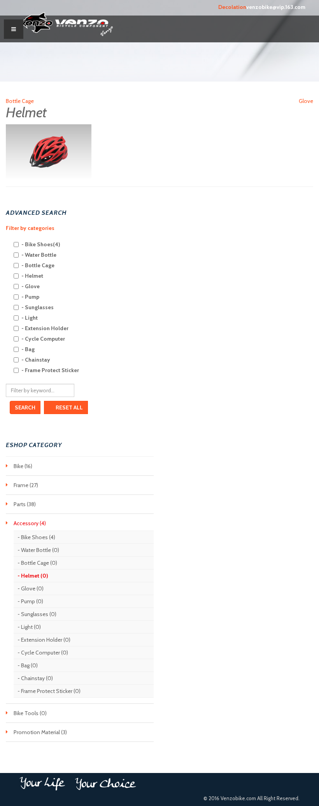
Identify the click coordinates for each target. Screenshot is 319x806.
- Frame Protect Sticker (50, 370)
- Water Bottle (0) (38, 550)
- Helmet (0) (33, 575)
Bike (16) (23, 466)
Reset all (68, 407)
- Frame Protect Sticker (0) (49, 691)
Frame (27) (26, 485)
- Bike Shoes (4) (36, 537)
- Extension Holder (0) (44, 639)
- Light (29, 317)
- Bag (28, 349)
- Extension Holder (44, 328)
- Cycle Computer (43, 338)
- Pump (30, 296)
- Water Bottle (38, 254)
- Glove (30, 286)
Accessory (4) (30, 523)
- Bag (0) (28, 665)
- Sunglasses (37, 307)
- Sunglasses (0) (37, 614)
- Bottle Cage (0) (37, 562)
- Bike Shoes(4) (40, 244)
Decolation (232, 6)
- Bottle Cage (37, 265)
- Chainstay (35, 359)
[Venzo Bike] (66, 22)
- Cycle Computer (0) (43, 652)
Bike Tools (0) (30, 713)
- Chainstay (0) (35, 678)
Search (25, 407)
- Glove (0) (31, 588)
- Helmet (32, 275)
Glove (306, 100)
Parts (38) (25, 504)
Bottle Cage (20, 100)
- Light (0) (29, 626)
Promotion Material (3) (40, 732)
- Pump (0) (30, 601)
